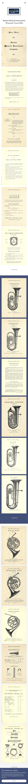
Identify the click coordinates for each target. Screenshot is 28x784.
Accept (14, 780)
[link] (14, 11)
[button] (3, 3)
